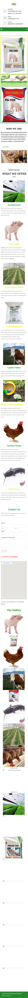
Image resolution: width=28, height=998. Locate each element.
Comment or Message (8, 537)
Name (3, 523)
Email (3, 531)
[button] (3, 79)
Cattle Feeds (14, 367)
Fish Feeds (14, 489)
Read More (6, 147)
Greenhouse (14, 204)
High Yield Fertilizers (12, 404)
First (2, 528)
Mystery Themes (6, 995)
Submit (4, 551)
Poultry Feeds (14, 445)
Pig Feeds (14, 244)
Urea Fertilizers (14, 326)
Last (16, 528)
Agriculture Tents (14, 287)
